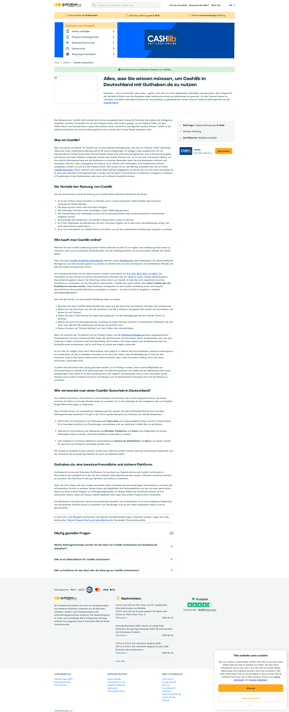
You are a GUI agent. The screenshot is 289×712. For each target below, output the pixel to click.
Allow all (251, 688)
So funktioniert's (169, 688)
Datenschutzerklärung (171, 694)
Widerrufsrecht (60, 685)
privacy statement (258, 679)
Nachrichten (131, 598)
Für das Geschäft (178, 5)
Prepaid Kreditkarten (116, 685)
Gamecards (112, 688)
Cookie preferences (250, 698)
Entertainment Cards (116, 682)
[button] (113, 546)
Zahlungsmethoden (62, 682)
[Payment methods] (92, 589)
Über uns (166, 685)
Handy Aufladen (114, 679)
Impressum (166, 691)
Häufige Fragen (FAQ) (63, 679)
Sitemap (165, 700)
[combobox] (128, 5)
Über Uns (216, 5)
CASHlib (66, 62)
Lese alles (120, 661)
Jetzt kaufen (224, 151)
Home (56, 62)
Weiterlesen (121, 617)
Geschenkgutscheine (116, 691)
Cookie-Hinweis (169, 697)
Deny (250, 705)
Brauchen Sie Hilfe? (199, 5)
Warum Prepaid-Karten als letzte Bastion (88, 519)
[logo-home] (67, 5)
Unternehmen (168, 679)
